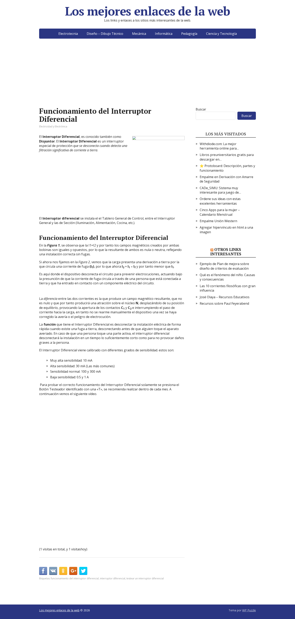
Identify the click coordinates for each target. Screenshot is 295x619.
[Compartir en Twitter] (83, 571)
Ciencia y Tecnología (221, 33)
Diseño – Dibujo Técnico (105, 33)
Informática (163, 33)
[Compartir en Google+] (73, 571)
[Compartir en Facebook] (43, 571)
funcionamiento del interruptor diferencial (75, 578)
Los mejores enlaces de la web (147, 11)
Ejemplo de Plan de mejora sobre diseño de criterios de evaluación (224, 266)
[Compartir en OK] (63, 571)
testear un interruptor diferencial (145, 578)
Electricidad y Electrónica (53, 126)
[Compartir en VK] (53, 571)
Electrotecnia (68, 33)
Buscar (201, 109)
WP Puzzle (249, 610)
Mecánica (139, 33)
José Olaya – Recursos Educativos (224, 297)
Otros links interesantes (225, 252)
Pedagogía (189, 33)
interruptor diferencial (112, 578)
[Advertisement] (147, 79)
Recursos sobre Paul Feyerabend (224, 303)
